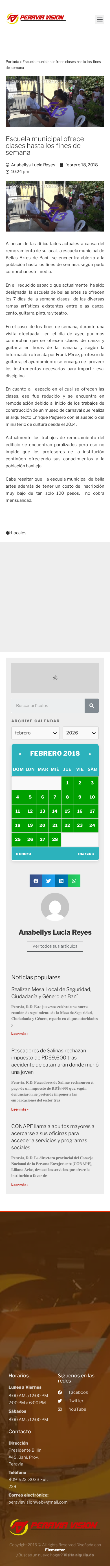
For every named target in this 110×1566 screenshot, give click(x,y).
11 (18, 811)
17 (92, 811)
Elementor (55, 1549)
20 (42, 825)
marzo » (86, 853)
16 (79, 811)
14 (55, 811)
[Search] (92, 706)
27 (42, 839)
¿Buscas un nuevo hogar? (55, 1554)
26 (30, 839)
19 (30, 825)
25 (18, 839)
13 (42, 811)
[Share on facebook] (36, 880)
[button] (99, 19)
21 (55, 825)
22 (67, 825)
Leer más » (19, 1033)
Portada (12, 62)
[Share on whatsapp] (74, 880)
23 (80, 825)
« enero (23, 853)
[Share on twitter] (48, 880)
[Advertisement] (55, 597)
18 (17, 825)
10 (92, 797)
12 (30, 811)
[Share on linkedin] (61, 880)
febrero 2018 (55, 753)
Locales (19, 532)
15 (67, 811)
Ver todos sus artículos (55, 946)
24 (92, 825)
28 (55, 839)
